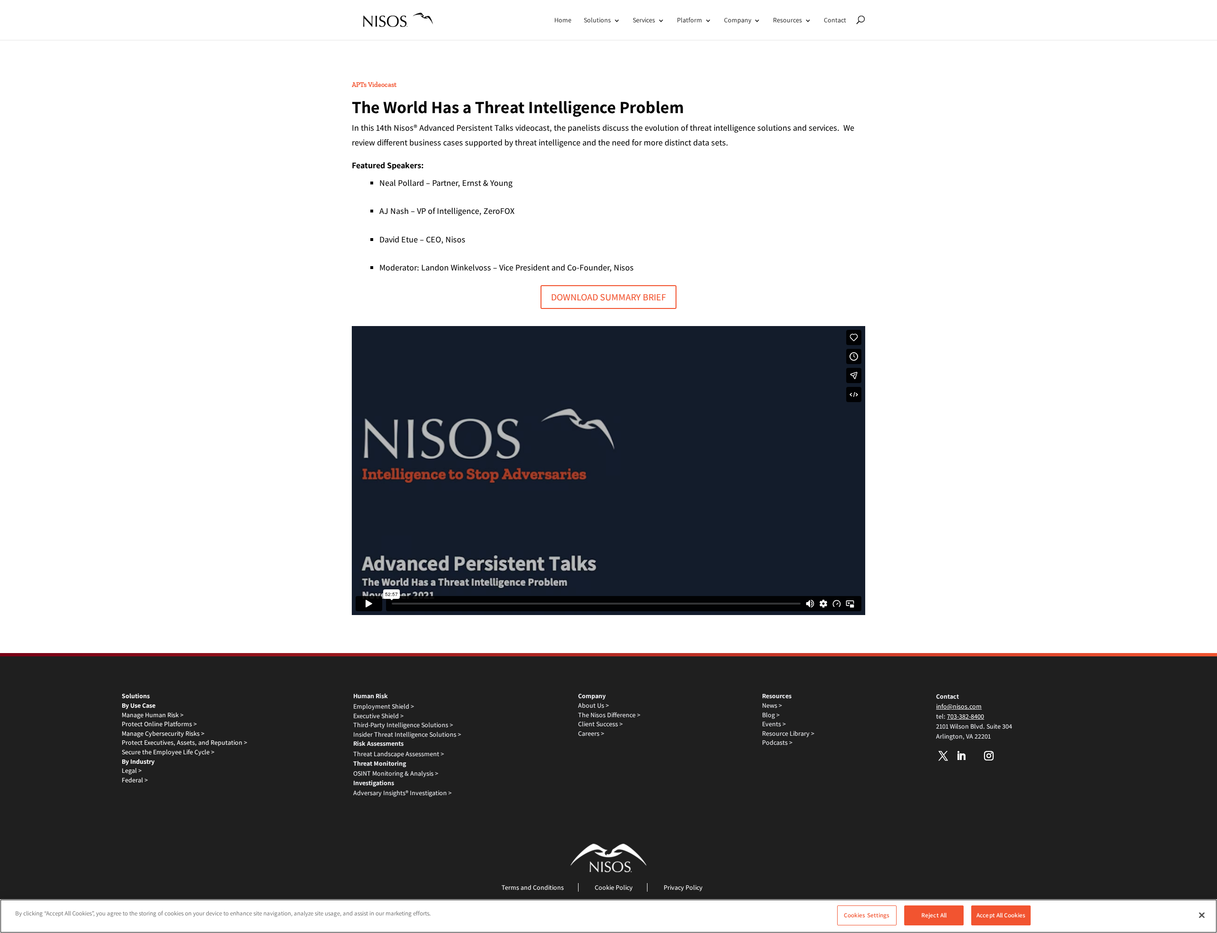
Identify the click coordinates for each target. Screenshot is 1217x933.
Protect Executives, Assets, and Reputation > (184, 742)
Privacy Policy (683, 887)
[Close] (1201, 914)
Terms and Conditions (533, 887)
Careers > (591, 733)
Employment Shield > (383, 706)
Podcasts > (777, 742)
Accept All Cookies (1000, 915)
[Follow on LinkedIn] (961, 755)
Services (644, 20)
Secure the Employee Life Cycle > (168, 752)
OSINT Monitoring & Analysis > (395, 773)
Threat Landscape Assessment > (398, 754)
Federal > (135, 780)
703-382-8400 (965, 716)
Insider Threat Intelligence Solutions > (407, 734)
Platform (689, 20)
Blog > (771, 715)
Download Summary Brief (608, 297)
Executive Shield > (378, 716)
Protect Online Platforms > (159, 724)
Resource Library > (788, 733)
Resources (787, 20)
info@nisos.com (959, 706)
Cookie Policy (614, 887)
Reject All (934, 915)
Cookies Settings (866, 915)
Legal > (132, 770)
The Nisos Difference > (609, 715)
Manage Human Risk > (153, 715)
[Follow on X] (943, 755)
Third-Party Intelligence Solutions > (403, 725)
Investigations (373, 783)
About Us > (593, 705)
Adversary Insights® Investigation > (402, 793)
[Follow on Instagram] (989, 755)
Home (562, 20)
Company (737, 20)
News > (772, 705)
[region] (608, 916)
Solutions (597, 20)
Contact (835, 20)
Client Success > (600, 724)
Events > (774, 724)
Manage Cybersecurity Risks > (163, 733)
